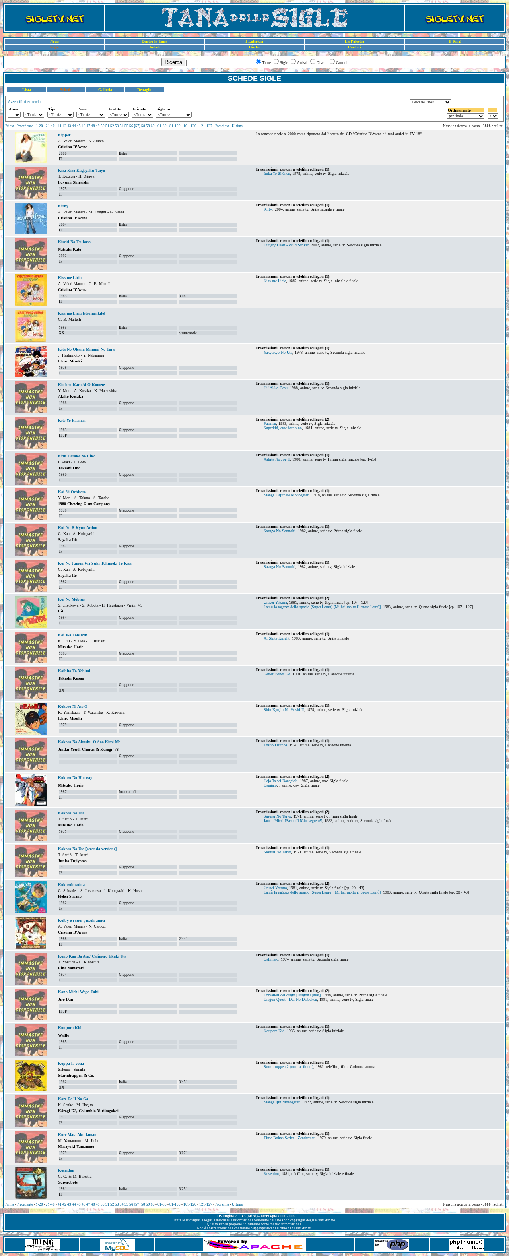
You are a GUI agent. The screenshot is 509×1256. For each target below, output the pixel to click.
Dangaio (270, 785)
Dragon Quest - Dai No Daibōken (290, 999)
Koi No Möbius (71, 599)
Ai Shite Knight (276, 638)
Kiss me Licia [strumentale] (81, 313)
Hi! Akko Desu (276, 388)
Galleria (105, 89)
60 (153, 126)
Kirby (63, 206)
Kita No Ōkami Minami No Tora (86, 349)
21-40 (50, 126)
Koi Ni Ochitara (72, 492)
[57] (137, 126)
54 (122, 126)
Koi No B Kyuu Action (77, 527)
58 (143, 126)
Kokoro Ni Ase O (72, 706)
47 (88, 126)
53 (117, 126)
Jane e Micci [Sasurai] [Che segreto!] (293, 820)
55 (126, 126)
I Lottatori (254, 41)
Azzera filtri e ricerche (24, 102)
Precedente (25, 126)
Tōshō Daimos (275, 745)
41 (60, 126)
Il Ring (455, 41)
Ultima (237, 126)
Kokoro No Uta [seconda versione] (87, 849)
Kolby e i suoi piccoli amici (81, 920)
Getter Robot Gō (277, 674)
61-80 (162, 126)
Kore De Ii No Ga (73, 1099)
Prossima (222, 126)
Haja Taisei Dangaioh (280, 781)
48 (93, 126)
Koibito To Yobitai (74, 671)
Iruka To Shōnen (277, 173)
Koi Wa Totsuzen (72, 635)
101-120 (189, 126)
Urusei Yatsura (275, 602)
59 (148, 126)
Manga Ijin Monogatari (282, 1102)
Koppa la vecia (71, 1063)
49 (98, 126)
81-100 (175, 126)
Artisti (154, 47)
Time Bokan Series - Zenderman (289, 1138)
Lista (26, 89)
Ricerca (173, 62)
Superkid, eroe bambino (283, 428)
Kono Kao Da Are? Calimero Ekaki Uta (92, 956)
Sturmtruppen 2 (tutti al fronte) (288, 1066)
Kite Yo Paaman (72, 420)
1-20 (39, 126)
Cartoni (354, 47)
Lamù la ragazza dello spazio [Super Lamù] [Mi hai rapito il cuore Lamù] (322, 607)
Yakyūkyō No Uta (278, 352)
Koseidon (66, 1170)
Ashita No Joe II (277, 459)
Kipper (64, 135)
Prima (9, 126)
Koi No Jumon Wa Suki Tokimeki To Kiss (95, 563)
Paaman (270, 423)
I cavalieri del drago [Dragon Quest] (292, 995)
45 (79, 126)
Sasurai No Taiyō (277, 816)
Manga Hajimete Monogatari (286, 495)
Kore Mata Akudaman (77, 1134)
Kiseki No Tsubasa (74, 242)
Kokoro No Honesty (75, 777)
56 (131, 126)
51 (107, 126)
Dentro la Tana (154, 41)
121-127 (205, 126)
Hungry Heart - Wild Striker (286, 245)
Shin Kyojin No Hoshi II (284, 709)
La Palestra (354, 41)
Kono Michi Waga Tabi (78, 992)
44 (74, 126)
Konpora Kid (70, 1027)
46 (83, 126)
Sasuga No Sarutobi (279, 531)
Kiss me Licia (70, 277)
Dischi (254, 47)
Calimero (271, 959)
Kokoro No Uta (71, 813)
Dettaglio (144, 89)
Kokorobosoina (71, 884)
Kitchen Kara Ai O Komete (81, 384)
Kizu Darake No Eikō (76, 456)
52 (112, 126)
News (54, 41)
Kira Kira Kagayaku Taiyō (81, 170)
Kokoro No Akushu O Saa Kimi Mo (89, 742)
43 (69, 126)
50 (103, 126)
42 (64, 126)
